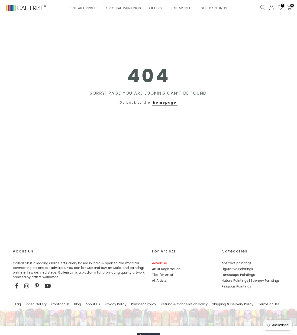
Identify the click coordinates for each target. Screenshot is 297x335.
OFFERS (155, 8)
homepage (164, 102)
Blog (77, 304)
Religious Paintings (236, 286)
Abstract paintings (236, 263)
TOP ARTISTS (181, 8)
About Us (93, 304)
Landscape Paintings (238, 274)
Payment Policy (143, 304)
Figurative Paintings (237, 269)
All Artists (159, 280)
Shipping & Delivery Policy (232, 304)
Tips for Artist (162, 274)
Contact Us (60, 304)
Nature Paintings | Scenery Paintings (251, 280)
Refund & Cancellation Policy (184, 304)
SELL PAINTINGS (214, 8)
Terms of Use (269, 304)
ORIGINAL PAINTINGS (123, 8)
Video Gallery (36, 304)
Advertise (159, 263)
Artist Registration (166, 269)
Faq (18, 304)
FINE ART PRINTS (84, 8)
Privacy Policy (115, 304)
